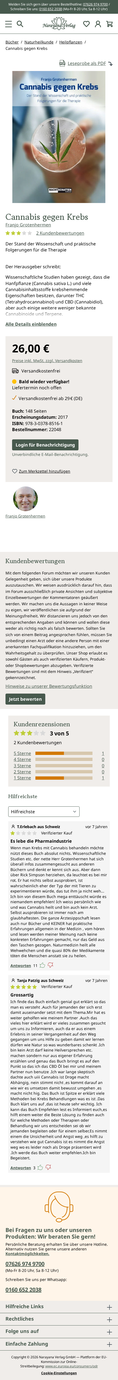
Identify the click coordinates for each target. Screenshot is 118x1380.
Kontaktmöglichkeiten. (27, 1253)
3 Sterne (22, 766)
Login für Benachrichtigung (45, 445)
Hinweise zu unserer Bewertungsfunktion (48, 686)
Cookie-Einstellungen (59, 1373)
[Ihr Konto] (98, 23)
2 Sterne (22, 772)
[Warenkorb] (109, 23)
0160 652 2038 (50, 9)
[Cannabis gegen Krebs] (59, 137)
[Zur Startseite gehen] (59, 23)
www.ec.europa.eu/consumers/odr (71, 1366)
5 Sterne (22, 753)
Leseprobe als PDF (87, 63)
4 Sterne (22, 759)
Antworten (20, 965)
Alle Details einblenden (31, 324)
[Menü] (8, 23)
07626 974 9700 (95, 4)
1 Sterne (22, 778)
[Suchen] (20, 23)
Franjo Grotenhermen (28, 225)
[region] (59, 139)
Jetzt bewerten (25, 699)
